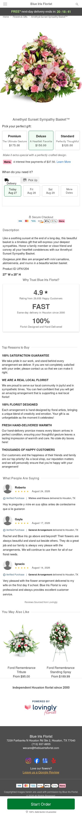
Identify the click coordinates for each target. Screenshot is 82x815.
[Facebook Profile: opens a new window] (36, 760)
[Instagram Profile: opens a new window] (28, 760)
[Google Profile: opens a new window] (45, 760)
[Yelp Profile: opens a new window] (53, 760)
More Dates (69, 190)
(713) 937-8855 (41, 744)
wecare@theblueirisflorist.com (41, 748)
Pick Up (32, 180)
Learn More (64, 162)
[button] (74, 806)
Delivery (11, 182)
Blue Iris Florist (41, 3)
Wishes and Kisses (38, 498)
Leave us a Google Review (41, 772)
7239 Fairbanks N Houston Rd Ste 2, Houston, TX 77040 (41, 740)
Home (6, 16)
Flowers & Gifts (20, 16)
